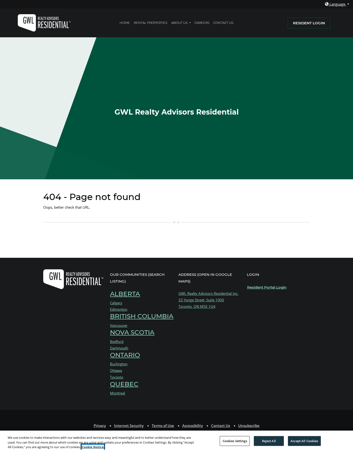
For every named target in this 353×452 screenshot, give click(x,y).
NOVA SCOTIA (132, 332)
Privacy (100, 425)
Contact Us (220, 425)
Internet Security (129, 425)
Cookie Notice (93, 447)
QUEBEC (124, 384)
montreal (117, 393)
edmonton (118, 309)
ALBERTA (125, 293)
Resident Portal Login (267, 287)
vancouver (119, 325)
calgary (116, 302)
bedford (116, 341)
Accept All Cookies (304, 441)
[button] (337, 4)
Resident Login (311, 22)
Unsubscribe (249, 425)
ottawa (116, 370)
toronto (116, 377)
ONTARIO (125, 355)
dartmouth (119, 348)
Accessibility (192, 425)
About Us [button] (179, 23)
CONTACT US (223, 23)
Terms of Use (163, 425)
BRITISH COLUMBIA (141, 316)
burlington (119, 364)
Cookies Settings (235, 441)
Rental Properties (150, 23)
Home (125, 23)
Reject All (269, 441)
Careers (203, 22)
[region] (176, 441)
